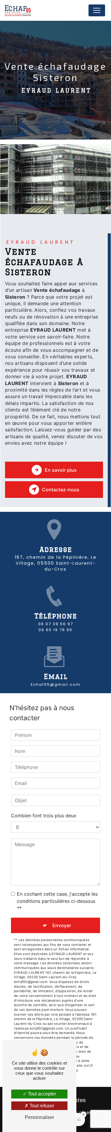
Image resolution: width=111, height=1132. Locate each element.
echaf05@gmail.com (56, 684)
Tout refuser (41, 1105)
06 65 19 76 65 (55, 630)
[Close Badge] (83, 1114)
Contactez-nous (60, 490)
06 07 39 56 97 (55, 624)
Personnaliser (39, 1117)
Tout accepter (41, 1093)
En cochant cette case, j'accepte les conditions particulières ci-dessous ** (57, 901)
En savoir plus (61, 470)
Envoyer (61, 925)
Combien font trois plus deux (43, 815)
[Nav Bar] (97, 10)
